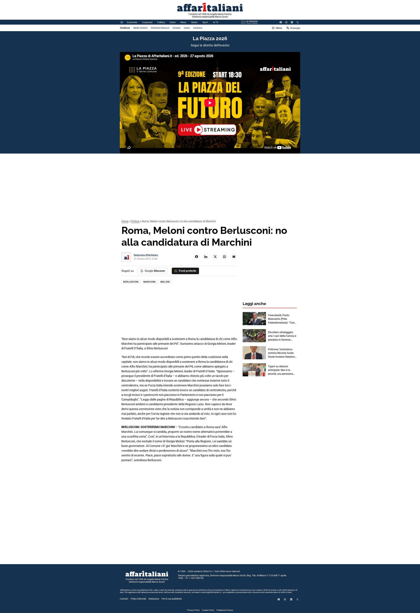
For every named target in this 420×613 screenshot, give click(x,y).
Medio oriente (140, 28)
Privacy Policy (193, 610)
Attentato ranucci (160, 28)
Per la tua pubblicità (172, 598)
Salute (194, 22)
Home (124, 221)
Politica (161, 22)
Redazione (153, 598)
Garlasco (197, 28)
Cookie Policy (208, 610)
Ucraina (176, 28)
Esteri (173, 22)
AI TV (215, 22)
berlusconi (131, 281)
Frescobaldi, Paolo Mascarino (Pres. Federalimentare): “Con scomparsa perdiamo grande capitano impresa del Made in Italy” (282, 319)
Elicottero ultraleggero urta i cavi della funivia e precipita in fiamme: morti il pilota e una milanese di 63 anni (282, 336)
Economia (132, 22)
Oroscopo (295, 28)
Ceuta (187, 28)
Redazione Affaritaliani (146, 255)
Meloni (165, 281)
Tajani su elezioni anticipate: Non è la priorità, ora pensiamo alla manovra (280, 370)
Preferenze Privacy (225, 610)
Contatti (124, 598)
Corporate (147, 22)
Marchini (149, 281)
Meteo (279, 28)
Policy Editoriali (138, 598)
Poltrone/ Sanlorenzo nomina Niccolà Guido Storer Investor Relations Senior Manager (282, 353)
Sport (205, 22)
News (183, 22)
